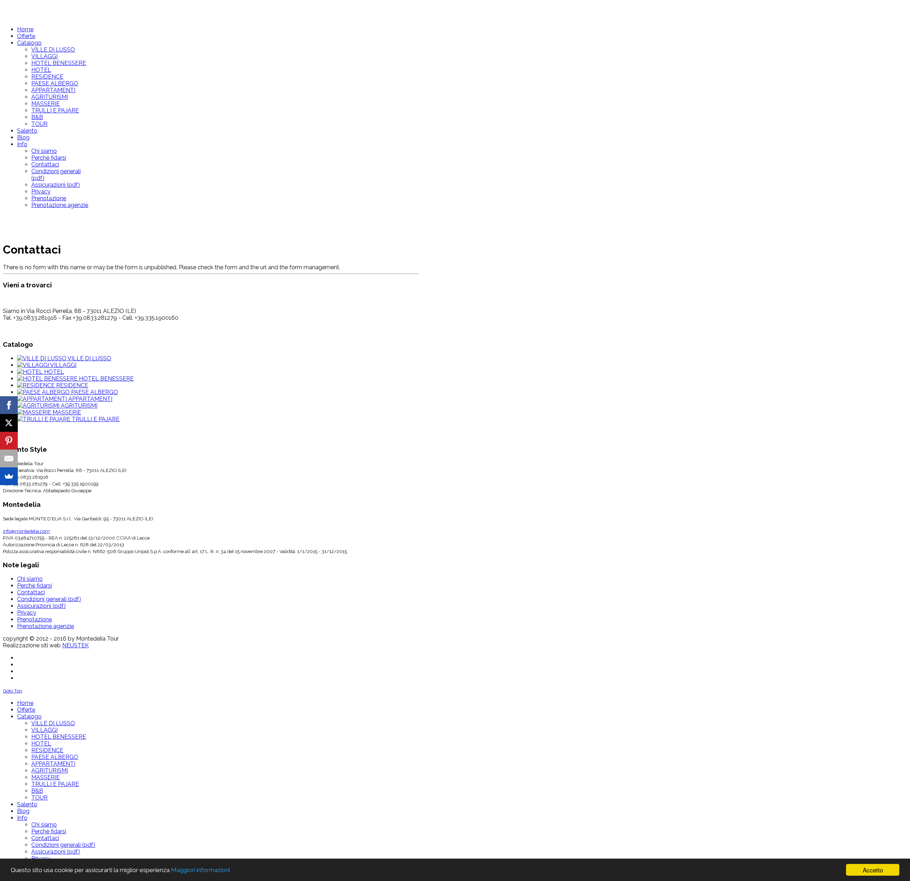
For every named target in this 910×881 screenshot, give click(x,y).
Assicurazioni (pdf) (41, 606)
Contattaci (31, 592)
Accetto (873, 869)
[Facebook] (9, 405)
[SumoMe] (9, 476)
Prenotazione (34, 619)
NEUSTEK (75, 645)
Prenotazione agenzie (45, 626)
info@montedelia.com (26, 531)
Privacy (26, 612)
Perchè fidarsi (34, 585)
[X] (9, 423)
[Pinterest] (9, 441)
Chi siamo (30, 578)
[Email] (9, 458)
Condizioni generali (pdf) (49, 599)
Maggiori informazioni (200, 870)
